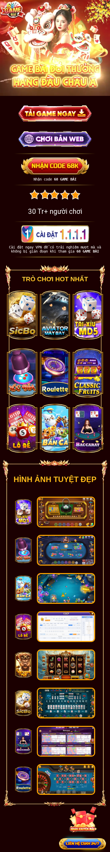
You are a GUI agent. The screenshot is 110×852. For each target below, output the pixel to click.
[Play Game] (55, 120)
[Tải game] (23, 523)
